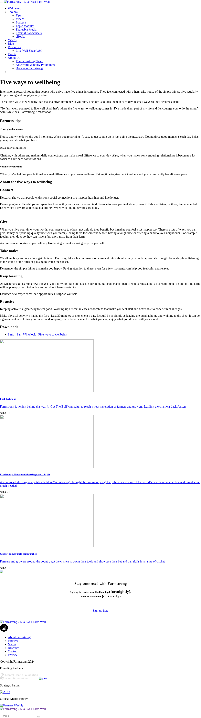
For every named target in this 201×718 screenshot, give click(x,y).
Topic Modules (25, 26)
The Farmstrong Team (29, 61)
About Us (14, 57)
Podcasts (21, 22)
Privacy (12, 655)
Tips (18, 15)
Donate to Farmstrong (29, 68)
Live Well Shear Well (29, 50)
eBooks (20, 36)
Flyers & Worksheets (29, 33)
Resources (14, 47)
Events (12, 54)
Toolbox (13, 12)
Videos (20, 19)
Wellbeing (14, 8)
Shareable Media (26, 29)
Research (13, 647)
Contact (12, 651)
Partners (13, 640)
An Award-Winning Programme (35, 64)
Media (12, 644)
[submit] (38, 716)
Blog (11, 43)
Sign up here (100, 610)
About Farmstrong (19, 637)
